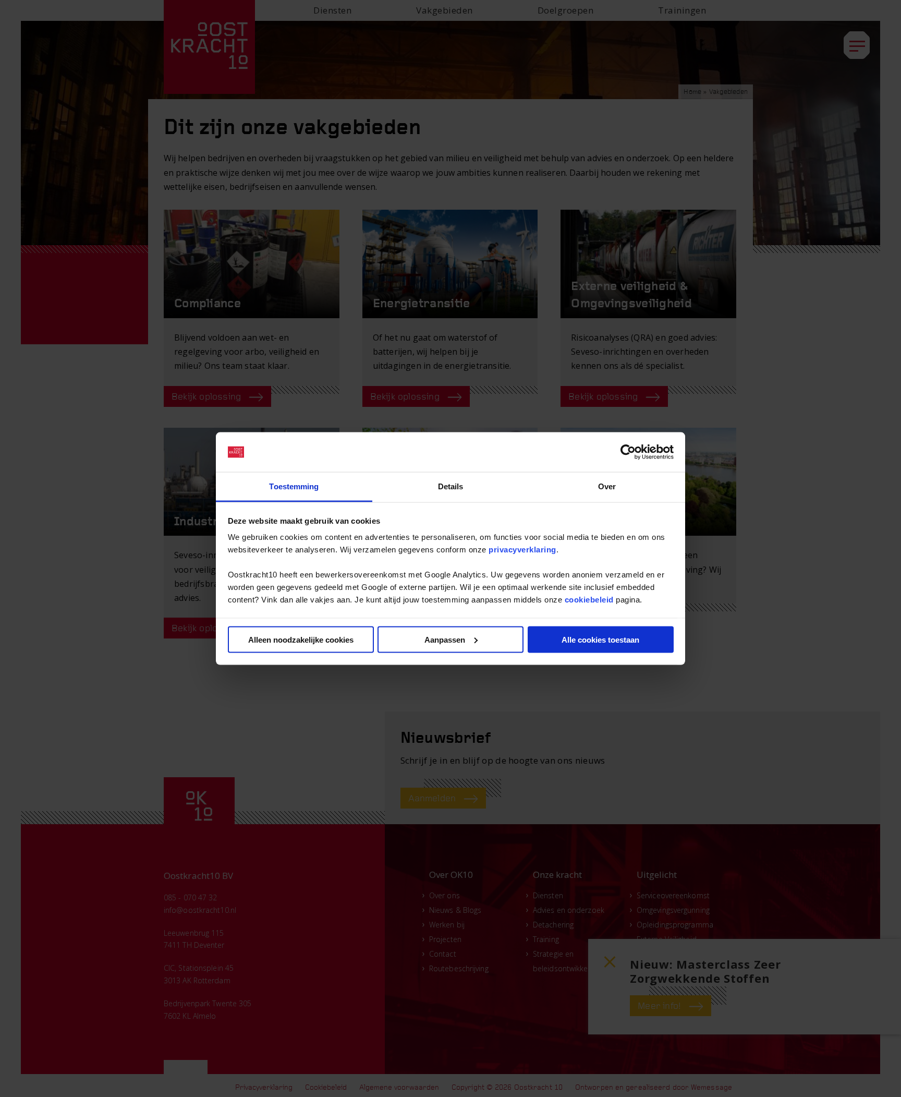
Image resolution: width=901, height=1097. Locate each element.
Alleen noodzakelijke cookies (301, 639)
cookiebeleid (589, 599)
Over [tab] (607, 486)
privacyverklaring (522, 549)
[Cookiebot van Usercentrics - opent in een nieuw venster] (628, 452)
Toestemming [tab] (294, 486)
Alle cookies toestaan (600, 639)
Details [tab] (451, 486)
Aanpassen (444, 639)
